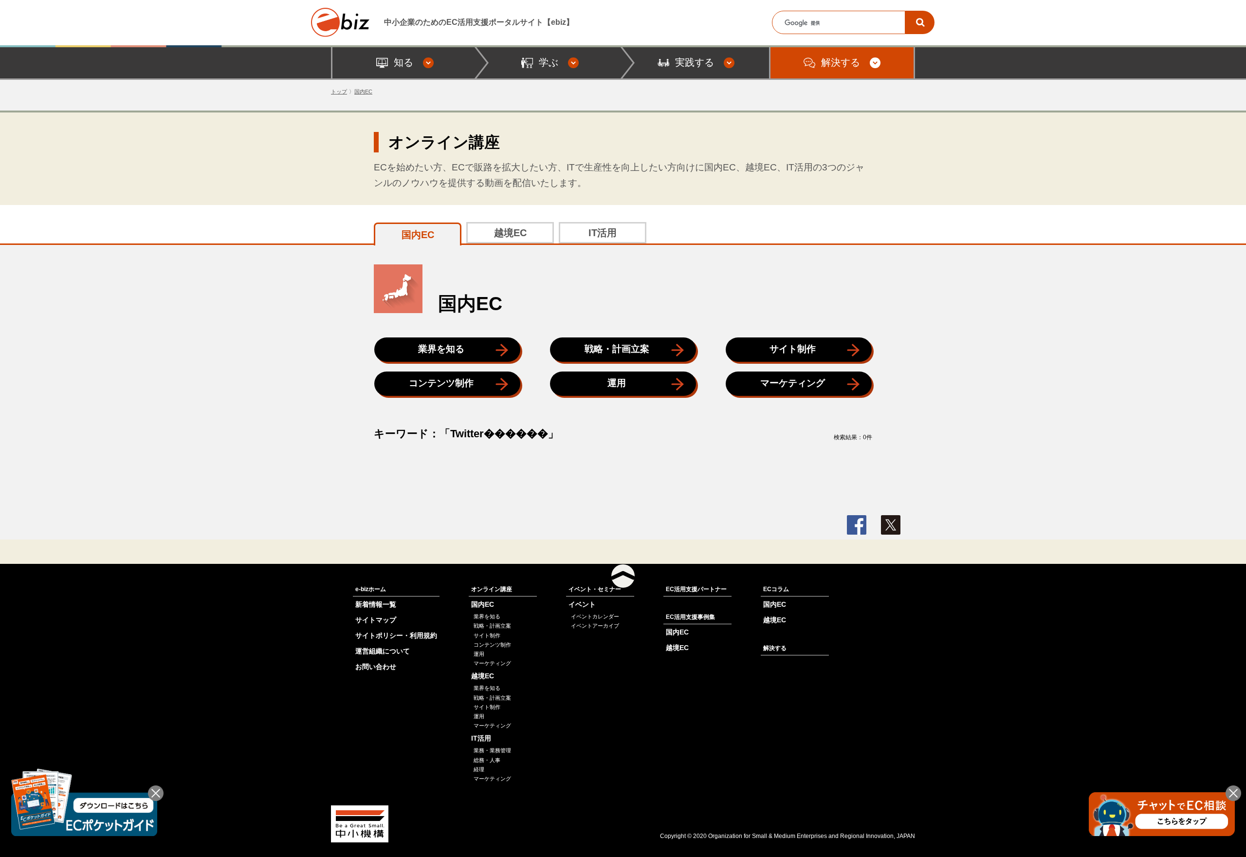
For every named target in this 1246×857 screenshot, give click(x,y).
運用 (616, 383)
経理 (479, 769)
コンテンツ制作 (441, 383)
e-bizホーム (370, 589)
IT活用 (602, 232)
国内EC (363, 91)
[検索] (919, 22)
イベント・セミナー (594, 589)
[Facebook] (856, 525)
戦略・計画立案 (617, 349)
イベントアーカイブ (595, 626)
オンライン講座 (491, 589)
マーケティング (792, 383)
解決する (775, 648)
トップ (339, 91)
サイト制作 (793, 349)
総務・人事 (487, 760)
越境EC (510, 232)
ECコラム (776, 589)
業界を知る (441, 349)
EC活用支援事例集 (690, 617)
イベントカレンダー (595, 616)
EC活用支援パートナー (696, 589)
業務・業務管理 (492, 750)
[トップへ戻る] (623, 576)
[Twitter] (890, 525)
